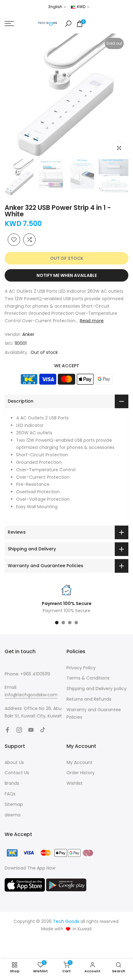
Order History (80, 773)
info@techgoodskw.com (31, 695)
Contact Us (17, 773)
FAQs (10, 794)
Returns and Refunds (88, 699)
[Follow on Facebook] (7, 730)
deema (12, 815)
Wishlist (74, 783)
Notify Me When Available (66, 275)
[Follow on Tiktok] (42, 730)
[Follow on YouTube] (31, 730)
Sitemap (14, 804)
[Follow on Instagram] (19, 730)
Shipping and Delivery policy (96, 688)
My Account (79, 762)
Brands (12, 783)
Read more (92, 320)
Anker (28, 334)
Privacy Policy (81, 668)
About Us (14, 762)
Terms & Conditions (87, 678)
